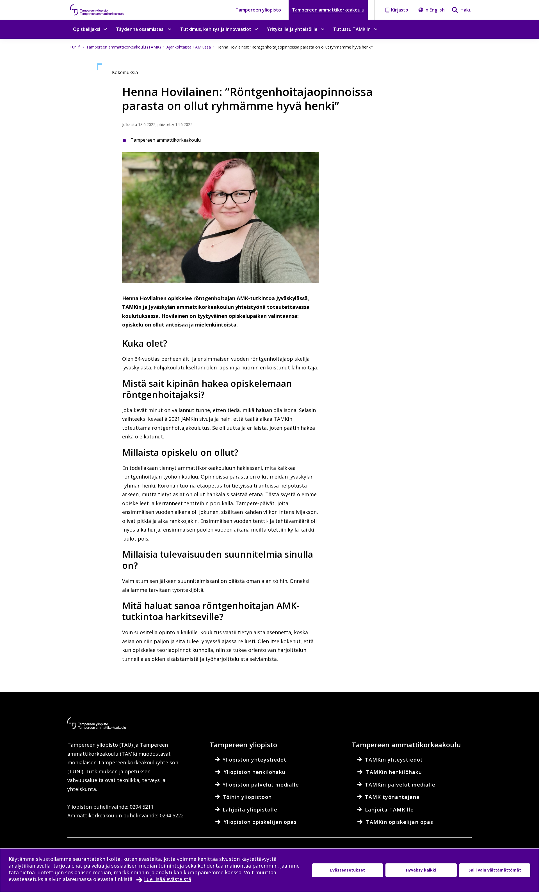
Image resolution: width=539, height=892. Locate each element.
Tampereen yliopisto (258, 10)
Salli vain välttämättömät (495, 870)
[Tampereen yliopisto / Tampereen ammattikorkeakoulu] (102, 9)
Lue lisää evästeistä (167, 879)
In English (434, 10)
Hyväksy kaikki (421, 870)
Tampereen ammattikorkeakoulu (328, 10)
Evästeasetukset (347, 870)
